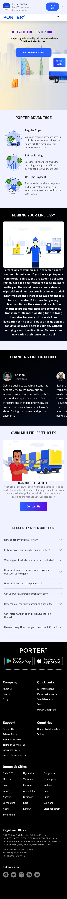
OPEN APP (52, 7)
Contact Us (33, 506)
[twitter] (13, 874)
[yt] (37, 874)
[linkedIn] (29, 874)
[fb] (6, 874)
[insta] (21, 874)
